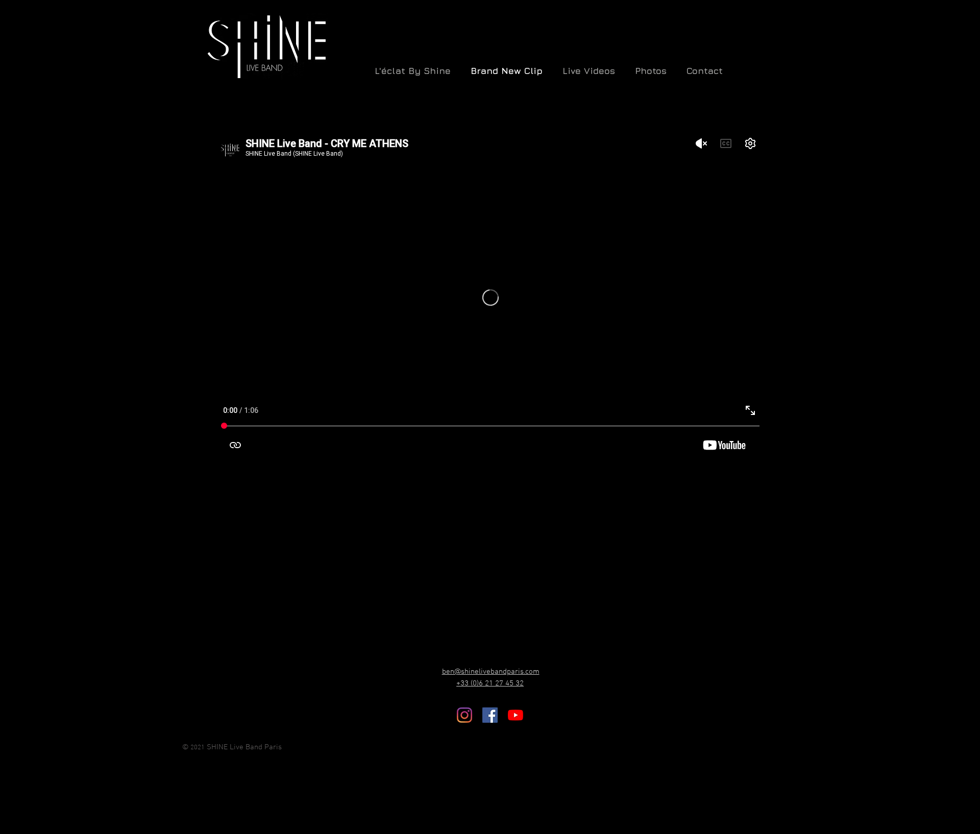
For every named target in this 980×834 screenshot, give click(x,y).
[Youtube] (515, 715)
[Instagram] (464, 715)
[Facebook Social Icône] (490, 715)
